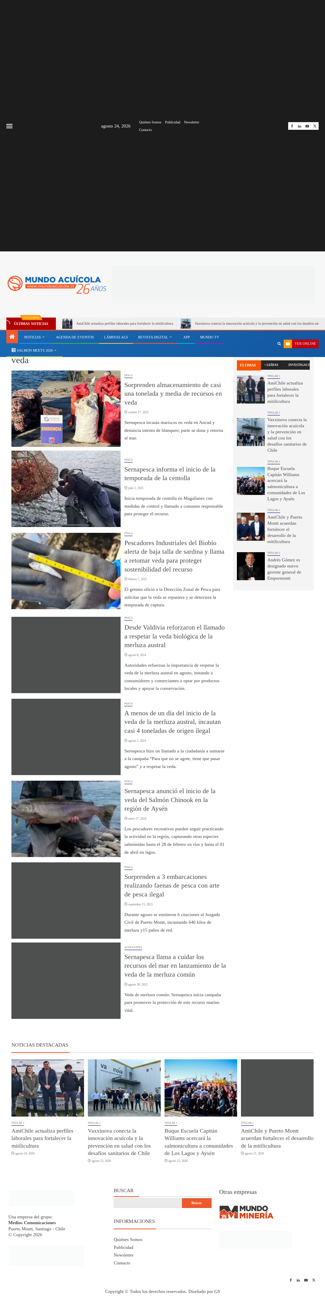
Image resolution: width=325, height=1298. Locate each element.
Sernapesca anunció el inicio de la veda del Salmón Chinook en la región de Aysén (170, 799)
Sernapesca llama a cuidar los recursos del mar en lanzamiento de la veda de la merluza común (175, 965)
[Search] (279, 344)
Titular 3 (273, 552)
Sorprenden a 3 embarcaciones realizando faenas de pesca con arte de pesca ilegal (172, 885)
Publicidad (172, 122)
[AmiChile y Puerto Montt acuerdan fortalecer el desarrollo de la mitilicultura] (251, 527)
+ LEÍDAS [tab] (271, 365)
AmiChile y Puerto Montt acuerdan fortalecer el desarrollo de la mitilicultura (284, 529)
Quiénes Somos (150, 122)
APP (186, 337)
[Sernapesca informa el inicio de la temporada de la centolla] (66, 489)
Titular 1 (273, 376)
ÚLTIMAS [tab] (248, 365)
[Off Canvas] (9, 126)
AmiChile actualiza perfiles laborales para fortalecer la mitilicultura (124, 323)
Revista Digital (153, 337)
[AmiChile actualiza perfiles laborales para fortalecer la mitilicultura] (251, 390)
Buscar (124, 1190)
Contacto (145, 130)
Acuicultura (133, 947)
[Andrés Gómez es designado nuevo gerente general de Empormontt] (251, 566)
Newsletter (191, 122)
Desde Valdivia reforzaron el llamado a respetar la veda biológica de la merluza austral (174, 636)
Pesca (128, 375)
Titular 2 (273, 510)
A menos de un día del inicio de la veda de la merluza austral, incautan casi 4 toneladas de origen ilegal (172, 721)
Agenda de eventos (75, 337)
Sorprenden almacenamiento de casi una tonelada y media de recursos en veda (173, 393)
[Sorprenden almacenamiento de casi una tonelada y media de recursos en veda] (66, 408)
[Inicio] (12, 337)
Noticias (32, 337)
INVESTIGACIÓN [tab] (299, 365)
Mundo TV (209, 337)
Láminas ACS (116, 337)
